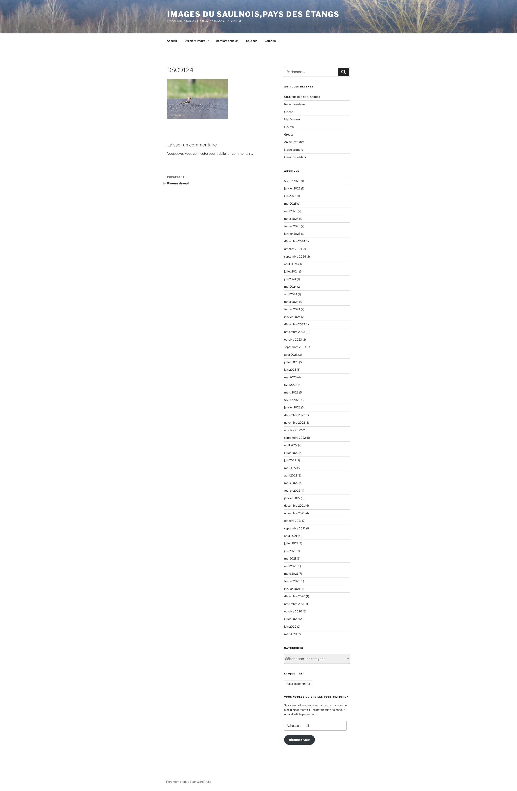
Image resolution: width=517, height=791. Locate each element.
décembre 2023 (294, 324)
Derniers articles (227, 40)
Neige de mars (293, 149)
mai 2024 (290, 286)
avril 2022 (290, 475)
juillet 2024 (291, 271)
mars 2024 (291, 301)
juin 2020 (290, 626)
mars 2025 (291, 218)
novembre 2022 (294, 422)
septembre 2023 (295, 347)
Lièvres (289, 126)
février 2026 (292, 181)
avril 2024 (290, 294)
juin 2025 (290, 196)
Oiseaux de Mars (295, 157)
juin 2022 (290, 460)
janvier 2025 (292, 233)
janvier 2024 (292, 317)
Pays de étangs (298, 683)
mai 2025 (290, 203)
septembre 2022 (295, 437)
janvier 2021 (292, 588)
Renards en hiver (295, 104)
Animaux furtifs (294, 142)
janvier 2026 (292, 188)
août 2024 (291, 264)
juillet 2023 (291, 362)
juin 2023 (290, 369)
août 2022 (290, 445)
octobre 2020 (293, 611)
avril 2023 (290, 384)
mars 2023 (291, 392)
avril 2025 (290, 211)
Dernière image (195, 40)
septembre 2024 (295, 256)
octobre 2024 (293, 248)
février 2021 (292, 581)
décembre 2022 (294, 415)
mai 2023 (290, 377)
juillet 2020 (291, 619)
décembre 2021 (294, 505)
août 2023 (291, 354)
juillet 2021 (291, 543)
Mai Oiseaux (292, 119)
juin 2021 (290, 551)
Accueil (172, 40)
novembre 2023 (294, 331)
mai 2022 (290, 468)
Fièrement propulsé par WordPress (188, 781)
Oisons (288, 112)
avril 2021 (290, 566)
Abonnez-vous (299, 740)
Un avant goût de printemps (302, 96)
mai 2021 (290, 558)
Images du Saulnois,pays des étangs (253, 14)
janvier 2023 (292, 407)
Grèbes (288, 134)
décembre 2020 (294, 596)
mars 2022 (291, 483)
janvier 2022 (292, 498)
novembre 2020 (294, 604)
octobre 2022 (293, 430)
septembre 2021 (295, 528)
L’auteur (251, 40)
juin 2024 (290, 279)
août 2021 (290, 536)
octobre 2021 (293, 520)
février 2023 (292, 400)
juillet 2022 (291, 452)
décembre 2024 (294, 241)
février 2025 (292, 226)
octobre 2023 (293, 339)
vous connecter (196, 154)
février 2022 (292, 490)
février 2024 (292, 309)
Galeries (270, 40)
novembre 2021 (294, 513)
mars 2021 (291, 573)
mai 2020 (290, 634)
